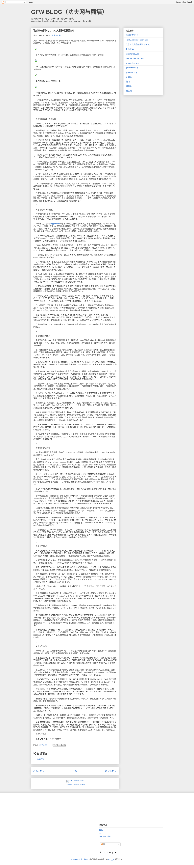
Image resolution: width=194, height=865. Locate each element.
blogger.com (55, 224)
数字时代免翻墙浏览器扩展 (138, 44)
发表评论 (40, 759)
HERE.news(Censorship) (137, 40)
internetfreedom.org (135, 58)
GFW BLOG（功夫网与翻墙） (69, 12)
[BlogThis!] (56, 745)
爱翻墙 (129, 77)
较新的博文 (39, 771)
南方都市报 (56, 35)
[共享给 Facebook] (62, 745)
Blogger (111, 859)
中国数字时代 (132, 35)
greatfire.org (131, 72)
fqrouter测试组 (132, 54)
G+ (100, 833)
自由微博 (130, 49)
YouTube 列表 (105, 836)
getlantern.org (132, 68)
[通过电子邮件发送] (54, 745)
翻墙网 (129, 91)
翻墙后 (129, 86)
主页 (75, 771)
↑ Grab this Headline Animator (75, 784)
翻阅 (128, 81)
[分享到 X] (59, 745)
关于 (86, 859)
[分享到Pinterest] (64, 745)
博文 (105, 844)
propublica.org (132, 63)
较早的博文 (111, 771)
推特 (101, 830)
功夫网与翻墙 (76, 859)
